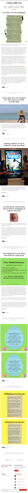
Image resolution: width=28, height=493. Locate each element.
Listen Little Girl (13, 3)
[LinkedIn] (6, 466)
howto (8, 318)
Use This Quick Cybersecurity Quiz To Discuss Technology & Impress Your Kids (14, 209)
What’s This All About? (11, 6)
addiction (5, 247)
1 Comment (14, 320)
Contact (22, 7)
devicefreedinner (24, 247)
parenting (13, 453)
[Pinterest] (15, 9)
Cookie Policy (18, 491)
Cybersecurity (20, 247)
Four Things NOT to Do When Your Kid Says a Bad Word (14, 254)
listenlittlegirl (10, 453)
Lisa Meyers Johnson (6, 92)
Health (17, 6)
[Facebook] (13, 9)
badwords (4, 318)
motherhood (20, 318)
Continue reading (3, 130)
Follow (16, 470)
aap (2, 247)
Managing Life (21, 6)
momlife (14, 318)
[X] (3, 466)
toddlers (14, 319)
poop (24, 318)
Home (5, 6)
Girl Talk (5, 7)
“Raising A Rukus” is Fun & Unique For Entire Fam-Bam (14, 144)
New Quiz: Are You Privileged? (14, 13)
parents (23, 318)
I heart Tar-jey (17, 452)
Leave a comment (14, 93)
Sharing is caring (17, 7)
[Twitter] (14, 9)
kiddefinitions (11, 318)
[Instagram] (12, 9)
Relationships (10, 7)
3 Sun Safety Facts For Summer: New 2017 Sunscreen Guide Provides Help (14, 100)
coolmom (14, 247)
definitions (6, 318)
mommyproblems (17, 318)
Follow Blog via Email (19, 465)
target (16, 453)
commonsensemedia (10, 247)
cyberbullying (16, 247)
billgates (7, 247)
